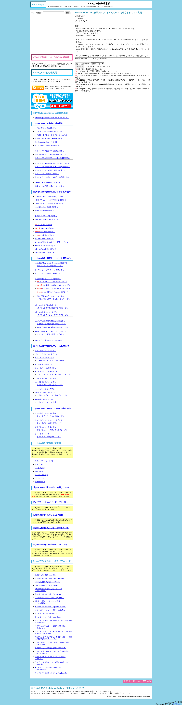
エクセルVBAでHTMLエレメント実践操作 (52, 258)
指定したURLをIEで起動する (45, 128)
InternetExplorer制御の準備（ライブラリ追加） (52, 118)
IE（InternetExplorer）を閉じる (46, 142)
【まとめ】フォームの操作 (46, 402)
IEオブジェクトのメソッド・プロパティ (51, 502)
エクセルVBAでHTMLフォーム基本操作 (51, 346)
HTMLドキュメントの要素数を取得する (49, 203)
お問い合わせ (136, 681)
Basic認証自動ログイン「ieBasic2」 (48, 585)
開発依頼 (127, 681)
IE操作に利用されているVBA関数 (48, 515)
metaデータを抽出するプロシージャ (50, 266)
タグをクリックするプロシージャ (49, 437)
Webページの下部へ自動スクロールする (49, 186)
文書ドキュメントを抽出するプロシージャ (52, 430)
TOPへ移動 (147, 681)
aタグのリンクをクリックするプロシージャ (52, 315)
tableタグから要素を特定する (45, 249)
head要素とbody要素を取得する (46, 207)
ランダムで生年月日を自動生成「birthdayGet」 (52, 673)
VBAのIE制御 (38, 4)
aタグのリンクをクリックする (46, 312)
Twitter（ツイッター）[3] (44, 461)
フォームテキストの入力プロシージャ (50, 360)
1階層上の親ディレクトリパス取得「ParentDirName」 (47, 602)
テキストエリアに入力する (44, 358)
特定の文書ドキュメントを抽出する (48, 279)
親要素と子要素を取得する (44, 210)
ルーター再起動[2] (41, 475)
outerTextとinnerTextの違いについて (48, 219)
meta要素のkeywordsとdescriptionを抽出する (51, 263)
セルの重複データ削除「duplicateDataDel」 (50, 607)
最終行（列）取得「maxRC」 (45, 575)
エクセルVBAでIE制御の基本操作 (48, 123)
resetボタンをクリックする (45, 389)
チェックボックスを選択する (45, 368)
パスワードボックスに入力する (46, 354)
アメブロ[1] (39, 464)
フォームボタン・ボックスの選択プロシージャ (54, 374)
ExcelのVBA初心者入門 (45, 72)
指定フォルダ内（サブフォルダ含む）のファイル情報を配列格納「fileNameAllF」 (53, 638)
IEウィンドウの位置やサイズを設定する (49, 151)
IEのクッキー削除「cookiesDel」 (47, 614)
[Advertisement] (52, 34)
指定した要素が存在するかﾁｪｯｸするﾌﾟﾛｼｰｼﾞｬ (53, 299)
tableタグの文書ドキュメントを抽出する (49, 340)
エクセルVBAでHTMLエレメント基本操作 (52, 192)
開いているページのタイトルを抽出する (49, 270)
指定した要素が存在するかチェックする (49, 296)
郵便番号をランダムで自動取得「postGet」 (50, 648)
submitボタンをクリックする (45, 382)
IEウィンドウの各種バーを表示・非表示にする (52, 177)
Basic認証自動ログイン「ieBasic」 (47, 582)
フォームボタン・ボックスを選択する (48, 420)
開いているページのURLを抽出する (48, 273)
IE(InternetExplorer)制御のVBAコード (50, 544)
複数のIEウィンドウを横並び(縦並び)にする (50, 154)
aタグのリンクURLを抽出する (46, 305)
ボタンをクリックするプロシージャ (50, 385)
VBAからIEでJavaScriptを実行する (47, 183)
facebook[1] (39, 471)
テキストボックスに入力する (45, 351)
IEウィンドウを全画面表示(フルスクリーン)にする (53, 163)
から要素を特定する (43, 225)
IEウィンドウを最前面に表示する (47, 174)
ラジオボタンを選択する (44, 365)
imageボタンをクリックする (45, 399)
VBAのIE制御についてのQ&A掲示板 (51, 57)
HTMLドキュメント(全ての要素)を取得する (50, 200)
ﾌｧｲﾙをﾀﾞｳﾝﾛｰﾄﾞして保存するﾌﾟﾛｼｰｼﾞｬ (51, 334)
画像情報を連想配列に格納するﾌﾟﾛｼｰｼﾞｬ (51, 324)
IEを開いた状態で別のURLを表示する (48, 138)
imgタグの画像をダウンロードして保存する (50, 331)
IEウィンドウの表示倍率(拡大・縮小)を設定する (52, 167)
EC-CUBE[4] (39, 478)
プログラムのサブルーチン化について (48, 131)
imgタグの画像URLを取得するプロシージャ (52, 327)
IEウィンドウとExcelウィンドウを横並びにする (52, 158)
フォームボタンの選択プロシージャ (50, 423)
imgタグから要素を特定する (45, 246)
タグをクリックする (42, 434)
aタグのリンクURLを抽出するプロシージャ (52, 308)
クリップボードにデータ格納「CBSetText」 (51, 610)
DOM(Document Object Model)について (49, 196)
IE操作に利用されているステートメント (51, 528)
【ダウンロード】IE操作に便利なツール (51, 487)
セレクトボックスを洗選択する (46, 371)
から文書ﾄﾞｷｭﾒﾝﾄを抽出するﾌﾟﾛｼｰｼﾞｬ (52, 282)
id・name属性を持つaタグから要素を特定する (51, 242)
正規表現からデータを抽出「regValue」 (49, 598)
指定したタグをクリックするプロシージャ (52, 395)
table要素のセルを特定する (44, 252)
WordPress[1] (40, 482)
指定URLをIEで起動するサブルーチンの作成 (51, 135)
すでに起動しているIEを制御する (47, 145)
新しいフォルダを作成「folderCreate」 (49, 617)
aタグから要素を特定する (44, 239)
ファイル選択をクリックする (45, 378)
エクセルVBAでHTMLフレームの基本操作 (52, 408)
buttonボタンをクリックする (45, 392)
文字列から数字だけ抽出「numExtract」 (49, 594)
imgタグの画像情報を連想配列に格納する (50, 321)
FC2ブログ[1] (40, 468)
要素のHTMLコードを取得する (46, 216)
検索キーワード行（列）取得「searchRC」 (50, 578)
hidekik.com (177, 704)
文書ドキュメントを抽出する (45, 427)
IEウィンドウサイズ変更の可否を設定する (50, 170)
